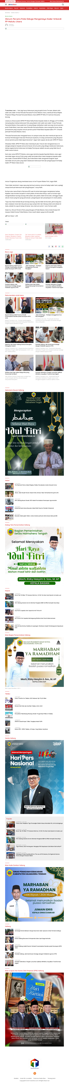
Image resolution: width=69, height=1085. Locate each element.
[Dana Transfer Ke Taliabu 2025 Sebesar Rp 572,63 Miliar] (9, 699)
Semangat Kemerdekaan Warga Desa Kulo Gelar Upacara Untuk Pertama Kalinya (38, 931)
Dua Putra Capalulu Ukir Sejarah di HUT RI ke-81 (28, 610)
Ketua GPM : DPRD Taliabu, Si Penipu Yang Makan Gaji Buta (31, 729)
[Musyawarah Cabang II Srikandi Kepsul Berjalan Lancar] (54, 228)
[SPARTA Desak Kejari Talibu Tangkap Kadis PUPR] (7, 723)
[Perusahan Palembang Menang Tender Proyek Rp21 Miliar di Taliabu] (9, 715)
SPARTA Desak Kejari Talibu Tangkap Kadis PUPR (28, 721)
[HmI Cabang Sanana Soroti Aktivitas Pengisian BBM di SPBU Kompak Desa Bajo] (9, 604)
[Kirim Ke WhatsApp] (62, 246)
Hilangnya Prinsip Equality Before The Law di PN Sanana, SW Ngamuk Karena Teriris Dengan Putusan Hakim (37, 854)
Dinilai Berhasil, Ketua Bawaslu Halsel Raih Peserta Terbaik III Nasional (34, 508)
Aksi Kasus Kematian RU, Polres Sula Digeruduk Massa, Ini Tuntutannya (30, 1)
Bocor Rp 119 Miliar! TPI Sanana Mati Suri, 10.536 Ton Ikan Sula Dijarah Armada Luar (38, 595)
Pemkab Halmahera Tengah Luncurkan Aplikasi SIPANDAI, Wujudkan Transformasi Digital (54, 286)
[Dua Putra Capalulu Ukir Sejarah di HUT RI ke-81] (9, 612)
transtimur (11, 24)
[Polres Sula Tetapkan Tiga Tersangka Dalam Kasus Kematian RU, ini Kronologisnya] (10, 824)
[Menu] (6, 4)
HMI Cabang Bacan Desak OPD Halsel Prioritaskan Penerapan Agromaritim (36, 500)
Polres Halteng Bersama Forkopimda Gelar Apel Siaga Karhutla (32, 938)
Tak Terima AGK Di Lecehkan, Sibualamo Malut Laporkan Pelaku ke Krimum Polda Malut (33, 236)
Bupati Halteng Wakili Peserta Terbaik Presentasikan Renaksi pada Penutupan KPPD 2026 (13, 267)
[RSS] (34, 1073)
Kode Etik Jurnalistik (26, 1078)
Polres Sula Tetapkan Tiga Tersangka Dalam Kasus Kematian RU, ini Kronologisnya (39, 823)
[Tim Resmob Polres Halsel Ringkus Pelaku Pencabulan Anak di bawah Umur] (9, 486)
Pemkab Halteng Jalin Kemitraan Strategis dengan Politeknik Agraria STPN (13, 286)
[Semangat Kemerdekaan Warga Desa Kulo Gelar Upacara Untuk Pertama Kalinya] (9, 932)
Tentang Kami (51, 1078)
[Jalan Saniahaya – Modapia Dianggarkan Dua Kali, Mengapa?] (34, 259)
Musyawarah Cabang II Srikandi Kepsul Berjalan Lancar (53, 235)
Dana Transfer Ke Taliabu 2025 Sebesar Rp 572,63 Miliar (30, 698)
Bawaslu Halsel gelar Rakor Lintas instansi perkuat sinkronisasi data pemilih (36, 516)
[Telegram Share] (59, 246)
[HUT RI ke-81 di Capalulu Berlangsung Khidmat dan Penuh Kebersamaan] (9, 619)
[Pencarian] (63, 4)
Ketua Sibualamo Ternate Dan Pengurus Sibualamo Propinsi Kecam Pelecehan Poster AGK (13, 236)
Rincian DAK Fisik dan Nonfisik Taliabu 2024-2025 (28, 706)
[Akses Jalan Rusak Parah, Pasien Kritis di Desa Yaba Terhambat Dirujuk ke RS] (9, 494)
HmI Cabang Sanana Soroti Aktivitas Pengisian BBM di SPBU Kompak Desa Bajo (37, 603)
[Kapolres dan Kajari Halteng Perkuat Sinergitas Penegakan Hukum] (55, 259)
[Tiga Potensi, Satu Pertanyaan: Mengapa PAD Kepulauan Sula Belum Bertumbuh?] (10, 847)
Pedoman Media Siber (39, 1078)
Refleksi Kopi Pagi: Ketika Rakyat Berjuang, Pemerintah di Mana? (34, 286)
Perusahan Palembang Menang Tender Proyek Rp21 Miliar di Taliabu (34, 714)
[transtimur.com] (16, 4)
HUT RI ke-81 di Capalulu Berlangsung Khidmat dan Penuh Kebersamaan (35, 618)
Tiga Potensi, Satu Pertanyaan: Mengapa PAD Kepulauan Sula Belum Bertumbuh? (38, 846)
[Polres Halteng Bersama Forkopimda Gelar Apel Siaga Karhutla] (9, 940)
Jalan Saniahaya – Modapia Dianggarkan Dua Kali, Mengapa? (33, 267)
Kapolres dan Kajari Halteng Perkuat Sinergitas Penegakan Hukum (54, 267)
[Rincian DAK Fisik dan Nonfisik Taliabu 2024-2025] (9, 707)
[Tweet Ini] (52, 246)
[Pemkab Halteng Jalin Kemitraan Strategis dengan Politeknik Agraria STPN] (14, 277)
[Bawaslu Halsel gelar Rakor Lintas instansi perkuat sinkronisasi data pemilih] (9, 517)
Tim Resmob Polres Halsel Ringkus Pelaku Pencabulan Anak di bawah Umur (36, 485)
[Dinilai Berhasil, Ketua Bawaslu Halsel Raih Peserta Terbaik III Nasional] (9, 509)
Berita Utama (8, 16)
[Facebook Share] (49, 246)
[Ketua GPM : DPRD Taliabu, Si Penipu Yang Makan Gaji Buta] (7, 730)
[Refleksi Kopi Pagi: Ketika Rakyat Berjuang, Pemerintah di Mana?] (34, 277)
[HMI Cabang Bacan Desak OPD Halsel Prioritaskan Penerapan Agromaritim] (9, 501)
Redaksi (16, 1078)
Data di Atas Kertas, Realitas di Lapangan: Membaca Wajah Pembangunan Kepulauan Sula (39, 626)
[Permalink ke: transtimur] (6, 25)
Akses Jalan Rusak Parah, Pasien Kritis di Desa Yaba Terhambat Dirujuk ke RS (36, 492)
